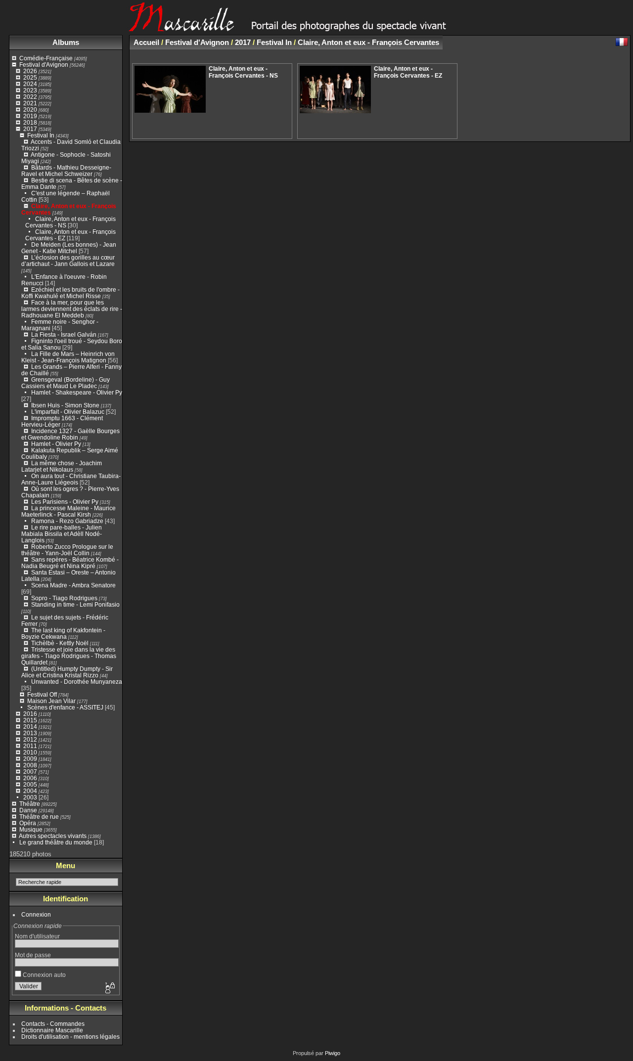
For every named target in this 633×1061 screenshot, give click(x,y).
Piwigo (332, 1053)
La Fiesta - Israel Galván (63, 334)
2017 (30, 129)
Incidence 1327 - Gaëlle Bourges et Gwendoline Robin (70, 434)
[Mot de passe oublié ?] (109, 988)
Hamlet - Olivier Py (56, 444)
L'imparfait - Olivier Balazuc (67, 411)
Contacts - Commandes (53, 1023)
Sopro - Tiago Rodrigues (64, 598)
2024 (30, 84)
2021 (30, 103)
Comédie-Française (46, 58)
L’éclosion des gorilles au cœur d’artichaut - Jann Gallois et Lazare (68, 260)
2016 (30, 713)
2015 (30, 720)
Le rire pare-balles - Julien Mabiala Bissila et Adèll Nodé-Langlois (61, 533)
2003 (30, 797)
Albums (65, 42)
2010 (30, 752)
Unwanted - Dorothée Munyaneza (76, 681)
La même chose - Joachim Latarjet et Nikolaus (61, 466)
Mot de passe (33, 955)
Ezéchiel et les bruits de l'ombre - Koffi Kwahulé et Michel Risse (70, 292)
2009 (30, 758)
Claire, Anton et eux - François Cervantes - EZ (408, 72)
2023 (30, 90)
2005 (30, 784)
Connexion (36, 914)
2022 (30, 96)
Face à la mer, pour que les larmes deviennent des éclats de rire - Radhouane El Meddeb (71, 308)
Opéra (27, 823)
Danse (28, 810)
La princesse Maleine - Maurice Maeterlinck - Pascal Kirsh (68, 511)
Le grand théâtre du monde (55, 842)
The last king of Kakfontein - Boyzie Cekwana (63, 633)
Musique (31, 829)
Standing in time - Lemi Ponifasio (75, 604)
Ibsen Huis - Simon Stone (65, 405)
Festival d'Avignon (43, 64)
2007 (30, 771)
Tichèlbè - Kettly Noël (60, 643)
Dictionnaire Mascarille (52, 1030)
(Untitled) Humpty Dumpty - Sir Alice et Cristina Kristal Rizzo (67, 671)
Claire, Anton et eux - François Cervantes (368, 42)
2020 (30, 109)
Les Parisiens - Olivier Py (64, 501)
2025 (30, 77)
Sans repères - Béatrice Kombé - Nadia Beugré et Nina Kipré (70, 562)
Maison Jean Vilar (51, 701)
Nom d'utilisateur (37, 936)
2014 (30, 726)
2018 (30, 122)
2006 (30, 778)
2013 (30, 733)
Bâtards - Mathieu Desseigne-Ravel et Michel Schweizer (66, 170)
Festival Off (42, 694)
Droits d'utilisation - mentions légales (70, 1036)
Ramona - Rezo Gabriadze (67, 521)
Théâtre (29, 803)
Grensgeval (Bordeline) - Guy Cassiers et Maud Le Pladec (65, 382)
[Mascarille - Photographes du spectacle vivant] (316, 28)
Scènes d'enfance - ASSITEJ (65, 707)
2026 (30, 71)
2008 (30, 765)
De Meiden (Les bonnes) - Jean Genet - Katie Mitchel (68, 247)
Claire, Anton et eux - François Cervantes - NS (243, 72)
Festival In (40, 135)
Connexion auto (43, 975)
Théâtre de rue (39, 816)
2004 (30, 791)
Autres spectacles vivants (53, 836)
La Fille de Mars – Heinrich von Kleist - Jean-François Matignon (68, 357)
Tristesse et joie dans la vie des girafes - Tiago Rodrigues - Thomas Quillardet (68, 655)
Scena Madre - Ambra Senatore (73, 585)
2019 (30, 116)
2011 (30, 746)
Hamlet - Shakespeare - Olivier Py (76, 392)
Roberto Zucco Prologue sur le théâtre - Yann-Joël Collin (67, 549)
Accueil (146, 42)
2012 (30, 739)
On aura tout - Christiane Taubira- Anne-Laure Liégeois (71, 479)
